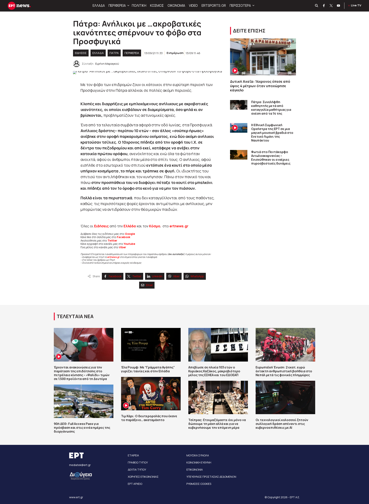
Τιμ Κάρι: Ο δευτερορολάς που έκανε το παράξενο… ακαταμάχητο (149, 418)
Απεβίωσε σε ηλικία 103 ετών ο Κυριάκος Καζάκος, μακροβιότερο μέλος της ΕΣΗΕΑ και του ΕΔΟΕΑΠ (214, 371)
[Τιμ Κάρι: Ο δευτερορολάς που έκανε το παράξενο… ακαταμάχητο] (151, 393)
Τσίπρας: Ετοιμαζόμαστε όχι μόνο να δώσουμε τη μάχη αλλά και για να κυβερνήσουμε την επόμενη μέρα (217, 424)
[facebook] (324, 6)
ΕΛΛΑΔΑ (99, 5)
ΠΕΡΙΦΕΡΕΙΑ (117, 5)
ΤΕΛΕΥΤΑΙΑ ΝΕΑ (75, 316)
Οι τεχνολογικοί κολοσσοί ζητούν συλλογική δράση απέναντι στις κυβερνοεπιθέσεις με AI (282, 424)
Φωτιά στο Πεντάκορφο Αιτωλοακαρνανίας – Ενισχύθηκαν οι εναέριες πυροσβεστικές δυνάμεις (270, 158)
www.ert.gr (76, 497)
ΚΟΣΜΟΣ (157, 5)
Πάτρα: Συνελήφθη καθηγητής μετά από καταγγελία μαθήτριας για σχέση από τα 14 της (271, 108)
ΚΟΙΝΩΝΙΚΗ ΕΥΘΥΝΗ (198, 462)
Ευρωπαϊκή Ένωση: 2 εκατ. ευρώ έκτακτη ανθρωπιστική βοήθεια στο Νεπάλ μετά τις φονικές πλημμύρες (284, 371)
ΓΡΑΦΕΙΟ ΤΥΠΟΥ (138, 462)
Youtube (129, 244)
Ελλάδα (130, 226)
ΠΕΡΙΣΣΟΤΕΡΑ (240, 5)
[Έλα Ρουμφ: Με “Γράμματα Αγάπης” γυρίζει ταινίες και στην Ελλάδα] (151, 344)
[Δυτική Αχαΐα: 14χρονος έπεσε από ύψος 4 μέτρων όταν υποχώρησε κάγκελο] (263, 56)
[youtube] (338, 6)
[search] (316, 6)
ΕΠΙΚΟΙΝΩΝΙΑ (194, 469)
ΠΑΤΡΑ (114, 53)
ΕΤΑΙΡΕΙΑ (133, 455)
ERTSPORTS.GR (214, 5)
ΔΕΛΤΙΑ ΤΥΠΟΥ (137, 469)
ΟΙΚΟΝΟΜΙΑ (176, 5)
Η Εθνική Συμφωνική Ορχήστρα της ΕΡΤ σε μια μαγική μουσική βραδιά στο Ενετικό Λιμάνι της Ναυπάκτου (272, 132)
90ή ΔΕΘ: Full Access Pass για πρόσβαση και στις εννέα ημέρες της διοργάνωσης (82, 428)
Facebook (123, 237)
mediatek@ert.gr (80, 465)
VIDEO (193, 5)
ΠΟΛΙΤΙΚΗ (139, 5)
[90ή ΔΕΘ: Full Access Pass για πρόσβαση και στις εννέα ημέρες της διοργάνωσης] (83, 401)
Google (130, 234)
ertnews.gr (113, 257)
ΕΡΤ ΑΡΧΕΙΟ (135, 484)
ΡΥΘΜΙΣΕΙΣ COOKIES (198, 484)
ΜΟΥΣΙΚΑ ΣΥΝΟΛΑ (197, 455)
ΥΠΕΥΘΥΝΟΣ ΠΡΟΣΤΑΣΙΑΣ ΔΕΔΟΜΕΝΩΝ (211, 476)
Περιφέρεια (132, 53)
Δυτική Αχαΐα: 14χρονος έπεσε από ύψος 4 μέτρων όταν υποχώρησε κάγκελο (260, 85)
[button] (128, 5)
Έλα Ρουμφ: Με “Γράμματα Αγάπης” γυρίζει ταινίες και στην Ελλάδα (148, 369)
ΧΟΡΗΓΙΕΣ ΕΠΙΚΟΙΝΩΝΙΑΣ (143, 476)
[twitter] (331, 6)
